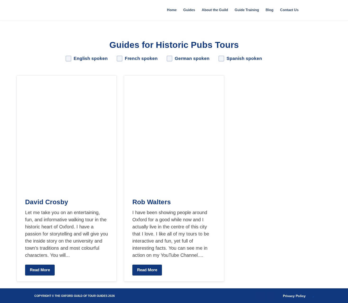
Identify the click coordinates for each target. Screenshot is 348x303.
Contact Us (289, 10)
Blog (269, 10)
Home (172, 10)
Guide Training (247, 10)
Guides (189, 10)
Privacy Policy (294, 296)
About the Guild (215, 10)
